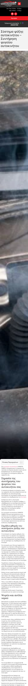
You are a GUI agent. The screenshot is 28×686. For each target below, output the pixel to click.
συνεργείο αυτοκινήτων (10, 466)
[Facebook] (12, 13)
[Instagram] (15, 13)
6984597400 (14, 25)
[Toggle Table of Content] (20, 462)
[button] (19, 3)
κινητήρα (23, 497)
